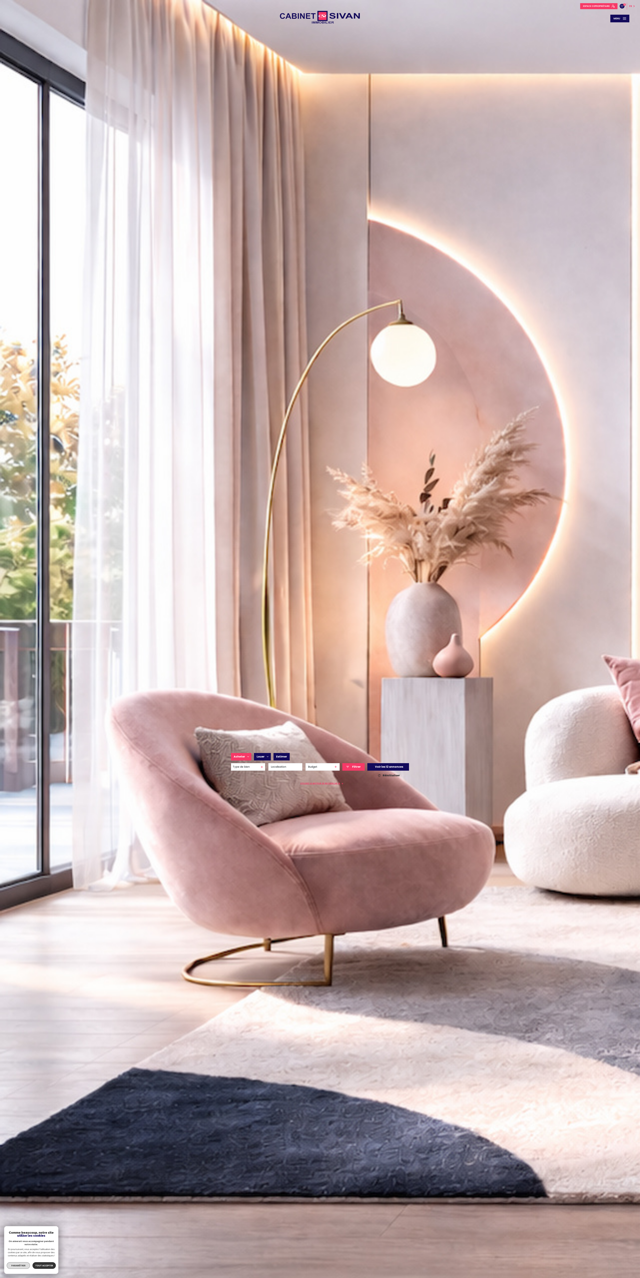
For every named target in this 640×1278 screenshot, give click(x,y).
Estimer (281, 756)
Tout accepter (44, 1265)
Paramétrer (18, 1265)
